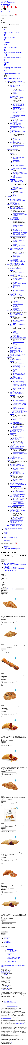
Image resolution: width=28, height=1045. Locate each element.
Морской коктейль (17, 230)
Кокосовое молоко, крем (19, 386)
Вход (2, 4)
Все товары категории (15, 84)
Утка (14, 291)
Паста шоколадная (17, 94)
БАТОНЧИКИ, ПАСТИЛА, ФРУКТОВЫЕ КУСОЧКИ (17, 181)
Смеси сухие (16, 160)
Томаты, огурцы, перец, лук (20, 405)
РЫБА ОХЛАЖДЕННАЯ (16, 263)
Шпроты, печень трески (19, 245)
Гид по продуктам (11, 951)
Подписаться (4, 931)
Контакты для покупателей (13, 959)
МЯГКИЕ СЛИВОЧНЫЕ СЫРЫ (18, 338)
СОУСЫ (12, 361)
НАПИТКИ (13, 189)
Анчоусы (15, 241)
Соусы (14, 419)
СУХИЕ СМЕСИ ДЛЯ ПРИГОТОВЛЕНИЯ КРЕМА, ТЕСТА (17, 127)
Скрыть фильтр (20, 588)
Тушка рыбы (16, 215)
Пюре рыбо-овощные (18, 175)
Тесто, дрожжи (16, 454)
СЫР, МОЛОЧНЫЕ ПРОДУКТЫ (15, 310)
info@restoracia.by (5, 989)
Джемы (14, 138)
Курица (14, 293)
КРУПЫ (12, 434)
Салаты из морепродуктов (19, 233)
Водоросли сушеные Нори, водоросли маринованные (19, 384)
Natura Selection (16, 321)
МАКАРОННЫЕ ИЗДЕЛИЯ (17, 430)
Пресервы (15, 259)
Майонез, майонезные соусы (20, 372)
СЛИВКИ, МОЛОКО (15, 350)
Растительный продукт (18, 505)
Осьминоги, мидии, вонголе (20, 232)
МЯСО (11, 270)
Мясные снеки (16, 285)
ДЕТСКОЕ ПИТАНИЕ (12, 149)
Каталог (6, 547)
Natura (14, 331)
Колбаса (15, 282)
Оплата (5, 529)
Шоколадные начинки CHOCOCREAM (18, 109)
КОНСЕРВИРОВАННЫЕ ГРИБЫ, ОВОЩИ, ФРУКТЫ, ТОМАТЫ (17, 394)
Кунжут (15, 427)
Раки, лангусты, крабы (18, 234)
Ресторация (6, 546)
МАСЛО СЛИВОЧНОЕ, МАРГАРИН (16, 352)
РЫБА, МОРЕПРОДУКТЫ (13, 204)
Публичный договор (12, 961)
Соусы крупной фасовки (19, 373)
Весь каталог (10, 949)
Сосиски (15, 280)
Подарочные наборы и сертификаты (13, 528)
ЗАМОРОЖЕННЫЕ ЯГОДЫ (17, 465)
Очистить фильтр (11, 588)
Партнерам (6, 941)
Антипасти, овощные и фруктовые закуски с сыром (20, 410)
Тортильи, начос (17, 518)
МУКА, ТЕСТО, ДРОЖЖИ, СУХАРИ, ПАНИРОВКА (17, 447)
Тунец (14, 242)
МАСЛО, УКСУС (14, 439)
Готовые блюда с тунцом (19, 247)
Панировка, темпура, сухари (20, 453)
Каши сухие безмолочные (19, 168)
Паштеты (15, 244)
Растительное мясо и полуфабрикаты (18, 501)
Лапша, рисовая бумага (18, 388)
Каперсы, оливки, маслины (20, 404)
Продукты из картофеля (19, 494)
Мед (14, 141)
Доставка (6, 532)
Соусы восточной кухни (19, 366)
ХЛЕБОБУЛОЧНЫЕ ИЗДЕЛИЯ (15, 506)
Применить (3, 588)
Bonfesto (15, 332)
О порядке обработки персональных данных (12, 963)
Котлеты (15, 305)
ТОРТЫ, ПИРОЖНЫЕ (15, 142)
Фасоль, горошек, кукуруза (19, 403)
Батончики (15, 187)
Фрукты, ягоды (16, 401)
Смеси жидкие (16, 161)
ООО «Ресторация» (12, 1006)
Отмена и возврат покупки (13, 957)
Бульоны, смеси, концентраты (17, 421)
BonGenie (15, 147)
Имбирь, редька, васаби (19, 382)
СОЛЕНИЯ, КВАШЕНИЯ (16, 483)
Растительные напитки (18, 503)
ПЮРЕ (11, 169)
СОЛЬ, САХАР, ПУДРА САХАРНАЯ (16, 432)
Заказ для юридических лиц (8, 2)
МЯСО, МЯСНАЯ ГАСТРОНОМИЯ (16, 264)
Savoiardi (15, 122)
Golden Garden (16, 472)
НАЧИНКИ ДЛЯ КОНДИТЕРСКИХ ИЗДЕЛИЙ (17, 96)
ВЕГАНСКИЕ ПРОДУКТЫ (17, 496)
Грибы (14, 389)
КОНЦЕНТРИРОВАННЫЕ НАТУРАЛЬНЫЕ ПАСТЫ (17, 124)
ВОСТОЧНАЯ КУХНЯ (16, 378)
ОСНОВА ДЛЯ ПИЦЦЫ (16, 524)
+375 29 (5, 5)
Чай (13, 194)
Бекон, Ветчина (16, 279)
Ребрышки (15, 301)
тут (11, 1042)
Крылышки (15, 306)
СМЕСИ (12, 153)
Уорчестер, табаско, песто (19, 367)
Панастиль (15, 469)
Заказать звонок (8, 1001)
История (6, 938)
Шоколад (15, 92)
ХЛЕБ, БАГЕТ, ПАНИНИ (16, 520)
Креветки (15, 229)
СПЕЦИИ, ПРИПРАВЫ (16, 423)
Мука (14, 456)
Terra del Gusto (16, 333)
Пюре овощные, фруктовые (20, 173)
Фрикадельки (16, 308)
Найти (2, 560)
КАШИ (11, 162)
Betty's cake (15, 146)
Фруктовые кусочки (18, 188)
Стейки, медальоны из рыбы (20, 214)
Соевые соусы (16, 365)
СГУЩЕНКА (13, 130)
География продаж (8, 939)
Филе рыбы (15, 217)
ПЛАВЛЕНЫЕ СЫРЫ (15, 355)
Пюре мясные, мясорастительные (17, 177)
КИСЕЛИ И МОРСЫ (15, 203)
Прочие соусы (16, 377)
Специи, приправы (17, 429)
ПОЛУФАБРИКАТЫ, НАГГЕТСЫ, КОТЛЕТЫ (16, 295)
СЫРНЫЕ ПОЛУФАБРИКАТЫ (18, 354)
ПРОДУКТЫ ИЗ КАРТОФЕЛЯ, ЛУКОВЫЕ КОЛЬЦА (18, 485)
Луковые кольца (17, 492)
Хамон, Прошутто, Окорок (19, 283)
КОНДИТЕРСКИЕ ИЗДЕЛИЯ (14, 81)
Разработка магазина (6, 1018)
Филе (14, 302)
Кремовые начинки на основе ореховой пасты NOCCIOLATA (18, 106)
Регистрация (6, 4)
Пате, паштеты (16, 286)
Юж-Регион (16, 471)
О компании (7, 530)
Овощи (14, 480)
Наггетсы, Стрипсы (18, 304)
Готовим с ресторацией (12, 950)
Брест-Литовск (16, 336)
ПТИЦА (12, 287)
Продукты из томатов (18, 408)
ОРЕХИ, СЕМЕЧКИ (15, 457)
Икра (14, 228)
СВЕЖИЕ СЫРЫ (14, 347)
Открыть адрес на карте (10, 1002)
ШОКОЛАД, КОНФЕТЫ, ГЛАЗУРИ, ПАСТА (16, 86)
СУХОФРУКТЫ (14, 495)
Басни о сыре (16, 335)
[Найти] (16, 15)
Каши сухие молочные (18, 166)
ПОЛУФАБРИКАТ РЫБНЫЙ (17, 261)
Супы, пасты (16, 391)
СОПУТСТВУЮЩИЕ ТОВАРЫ (15, 525)
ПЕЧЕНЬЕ (12, 117)
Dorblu (14, 323)
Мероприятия (7, 942)
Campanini (15, 438)
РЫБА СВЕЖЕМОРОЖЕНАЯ (17, 208)
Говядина (15, 274)
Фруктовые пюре (17, 139)
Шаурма (15, 309)
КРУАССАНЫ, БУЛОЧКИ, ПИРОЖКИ (14, 568)
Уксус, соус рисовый (18, 444)
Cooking (15, 344)
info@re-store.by (5, 1)
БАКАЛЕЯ (9, 357)
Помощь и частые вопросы (13, 958)
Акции (5, 526)
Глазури (15, 93)
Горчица (15, 369)
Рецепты (6, 533)
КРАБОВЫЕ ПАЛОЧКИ (16, 260)
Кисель (14, 195)
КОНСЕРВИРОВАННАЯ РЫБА (18, 236)
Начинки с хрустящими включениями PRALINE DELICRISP (19, 115)
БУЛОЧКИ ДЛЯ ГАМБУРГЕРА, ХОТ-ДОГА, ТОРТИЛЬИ (18, 511)
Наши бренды (10, 953)
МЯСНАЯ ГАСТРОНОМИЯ (17, 275)
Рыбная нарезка (17, 256)
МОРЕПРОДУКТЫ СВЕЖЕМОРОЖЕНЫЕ (16, 219)
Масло (14, 445)
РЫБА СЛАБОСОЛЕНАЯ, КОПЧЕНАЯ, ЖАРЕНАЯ (16, 249)
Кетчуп (14, 370)
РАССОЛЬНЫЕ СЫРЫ (15, 348)
